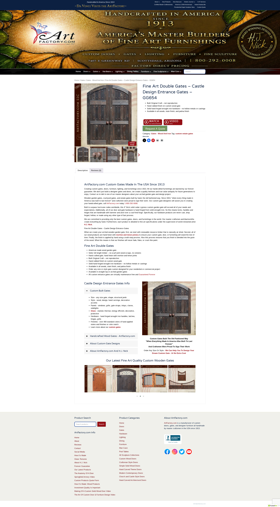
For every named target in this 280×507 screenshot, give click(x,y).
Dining (121, 441)
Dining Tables (132, 71)
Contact (77, 448)
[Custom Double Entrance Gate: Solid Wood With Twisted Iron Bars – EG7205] (126, 378)
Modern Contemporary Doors (131, 473)
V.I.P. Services (201, 2)
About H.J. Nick (80, 463)
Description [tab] (83, 170)
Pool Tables (124, 452)
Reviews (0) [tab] (96, 170)
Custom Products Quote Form (86, 480)
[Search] (204, 71)
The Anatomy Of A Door (84, 473)
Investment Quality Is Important (87, 488)
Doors (85, 71)
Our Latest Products (82, 470)
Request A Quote (155, 128)
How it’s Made (80, 455)
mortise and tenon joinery (127, 235)
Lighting (119, 71)
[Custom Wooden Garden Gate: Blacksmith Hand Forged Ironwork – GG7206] (98, 378)
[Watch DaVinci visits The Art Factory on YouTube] (100, 6)
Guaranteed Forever (147, 274)
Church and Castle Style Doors (132, 477)
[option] (105, 115)
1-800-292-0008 (131, 203)
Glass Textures (80, 459)
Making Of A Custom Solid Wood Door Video (92, 491)
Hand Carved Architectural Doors (132, 480)
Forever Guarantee (82, 466)
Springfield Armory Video (84, 477)
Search (101, 424)
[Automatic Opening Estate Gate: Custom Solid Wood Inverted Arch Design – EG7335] (154, 378)
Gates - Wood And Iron (95, 80)
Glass (93, 311)
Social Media (79, 452)
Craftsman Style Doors (128, 462)
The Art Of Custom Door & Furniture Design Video (94, 495)
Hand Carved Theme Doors (130, 469)
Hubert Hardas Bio (200, 4)
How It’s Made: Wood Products (87, 484)
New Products (166, 2)
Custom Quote (201, 7)
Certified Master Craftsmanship (163, 4)
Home (78, 71)
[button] (111, 291)
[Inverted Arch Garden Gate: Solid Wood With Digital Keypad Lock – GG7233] (182, 378)
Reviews (77, 445)
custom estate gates (184, 134)
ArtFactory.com (112, 203)
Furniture (145, 71)
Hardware (107, 71)
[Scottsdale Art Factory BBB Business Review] (173, 439)
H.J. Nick (88, 225)
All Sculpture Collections (129, 455)
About (156, 2)
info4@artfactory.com (199, 504)
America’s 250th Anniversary (183, 4)
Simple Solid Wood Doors (129, 466)
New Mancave (177, 2)
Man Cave (175, 71)
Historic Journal (188, 2)
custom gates (115, 327)
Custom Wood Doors (127, 459)
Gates (95, 71)
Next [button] (138, 154)
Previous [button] (73, 154)
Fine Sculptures (160, 71)
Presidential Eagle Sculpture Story (184, 7)
